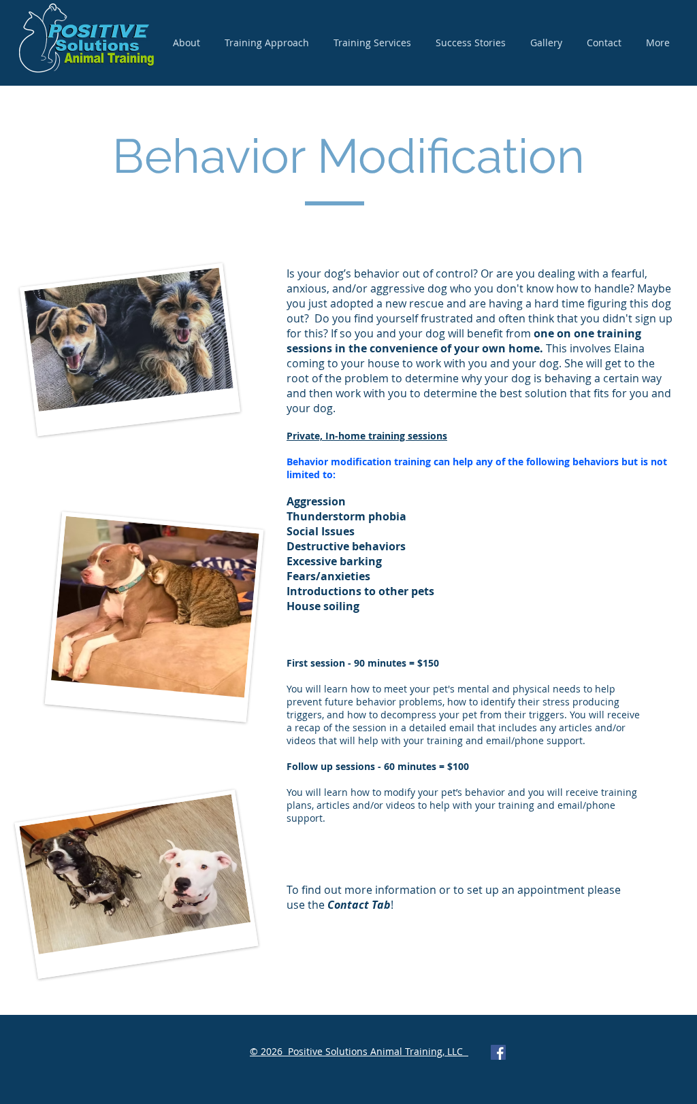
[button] (372, 43)
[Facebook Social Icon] (498, 1052)
